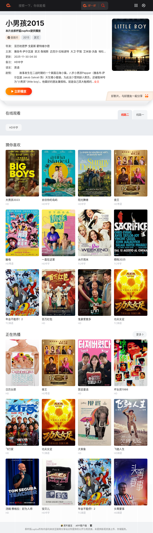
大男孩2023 (13, 199)
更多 (138, 334)
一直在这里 (48, 259)
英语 (16, 67)
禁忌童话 (83, 389)
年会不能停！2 (14, 319)
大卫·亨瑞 (76, 51)
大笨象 (82, 449)
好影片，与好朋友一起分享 (127, 96)
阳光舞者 (83, 199)
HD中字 (13, 127)
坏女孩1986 (121, 389)
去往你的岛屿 (49, 199)
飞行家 (9, 449)
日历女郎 (11, 389)
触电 (8, 259)
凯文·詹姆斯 (42, 51)
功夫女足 (119, 319)
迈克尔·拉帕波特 (59, 51)
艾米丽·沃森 (90, 51)
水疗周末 (83, 259)
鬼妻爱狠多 (84, 319)
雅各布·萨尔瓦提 (23, 51)
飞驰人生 (119, 449)
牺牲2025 (120, 259)
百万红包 (47, 319)
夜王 (116, 199)
